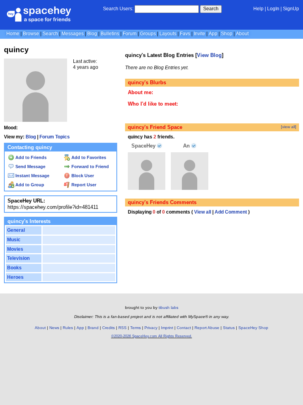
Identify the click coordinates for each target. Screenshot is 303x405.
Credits (108, 328)
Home (12, 33)
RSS (122, 328)
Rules (68, 328)
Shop (226, 33)
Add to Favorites (88, 157)
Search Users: (118, 8)
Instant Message (31, 175)
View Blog (209, 55)
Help (258, 8)
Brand (93, 328)
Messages (73, 33)
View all (202, 212)
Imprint (167, 328)
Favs (185, 33)
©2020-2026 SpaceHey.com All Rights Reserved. (151, 336)
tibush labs (168, 307)
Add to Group (29, 184)
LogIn (273, 8)
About (242, 33)
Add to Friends (30, 157)
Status (229, 328)
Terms (135, 328)
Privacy (150, 328)
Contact (184, 328)
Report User (83, 184)
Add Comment (231, 212)
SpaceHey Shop (253, 328)
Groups (148, 33)
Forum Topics (54, 137)
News (54, 328)
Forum (130, 33)
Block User (82, 175)
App (213, 33)
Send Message (29, 166)
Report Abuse (207, 328)
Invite (199, 33)
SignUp (291, 8)
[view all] (288, 127)
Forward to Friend (89, 166)
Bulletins (110, 33)
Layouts (167, 33)
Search (211, 8)
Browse (31, 33)
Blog (92, 33)
